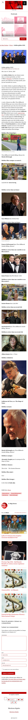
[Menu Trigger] (24, 3)
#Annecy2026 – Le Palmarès (10, 590)
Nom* (3, 652)
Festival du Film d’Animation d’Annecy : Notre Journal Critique (13, 615)
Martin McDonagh (13, 495)
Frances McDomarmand (16, 493)
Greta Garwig (5, 495)
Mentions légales (14, 712)
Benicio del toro (5, 493)
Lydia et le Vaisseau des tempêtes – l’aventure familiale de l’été (12, 536)
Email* (3, 657)
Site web (3, 663)
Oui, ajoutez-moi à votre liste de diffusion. (11, 669)
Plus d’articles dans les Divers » (20, 512)
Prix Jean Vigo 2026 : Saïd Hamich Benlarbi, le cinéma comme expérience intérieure (13, 563)
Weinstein (9, 79)
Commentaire (4, 635)
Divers (11, 45)
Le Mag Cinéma (4, 45)
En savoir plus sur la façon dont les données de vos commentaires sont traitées (13, 681)
